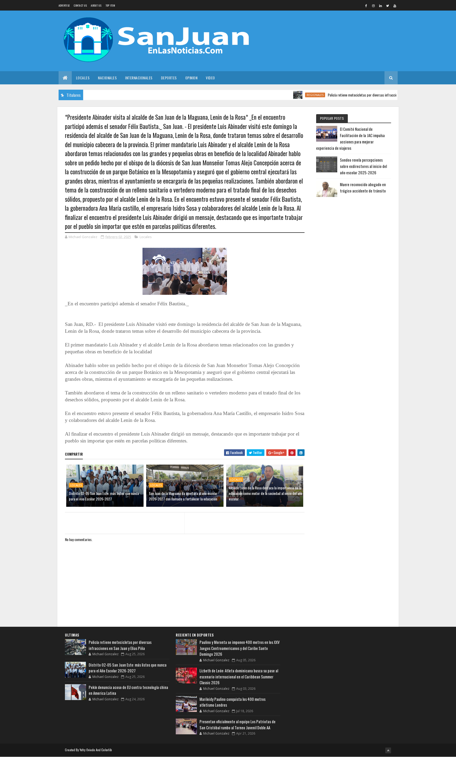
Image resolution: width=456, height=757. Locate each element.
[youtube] (395, 5)
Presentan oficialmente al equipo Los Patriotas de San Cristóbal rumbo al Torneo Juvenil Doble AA (238, 724)
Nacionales (107, 77)
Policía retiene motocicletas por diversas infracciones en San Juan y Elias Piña (367, 95)
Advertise (64, 5)
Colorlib (106, 750)
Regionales (301, 95)
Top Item (110, 5)
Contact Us (80, 5)
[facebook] (366, 5)
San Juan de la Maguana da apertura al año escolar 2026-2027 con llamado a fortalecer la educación (183, 496)
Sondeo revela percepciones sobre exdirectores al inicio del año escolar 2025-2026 (363, 166)
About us (96, 5)
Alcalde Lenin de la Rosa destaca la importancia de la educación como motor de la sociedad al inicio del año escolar (265, 493)
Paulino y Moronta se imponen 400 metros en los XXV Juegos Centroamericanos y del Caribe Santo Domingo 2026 (240, 648)
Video (210, 77)
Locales (83, 77)
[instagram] (373, 5)
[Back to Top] (388, 750)
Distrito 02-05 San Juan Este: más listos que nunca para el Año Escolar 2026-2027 (104, 496)
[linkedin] (380, 5)
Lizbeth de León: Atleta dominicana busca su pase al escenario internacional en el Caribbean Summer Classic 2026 (239, 676)
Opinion (191, 77)
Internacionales (139, 77)
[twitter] (388, 5)
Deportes (169, 77)
